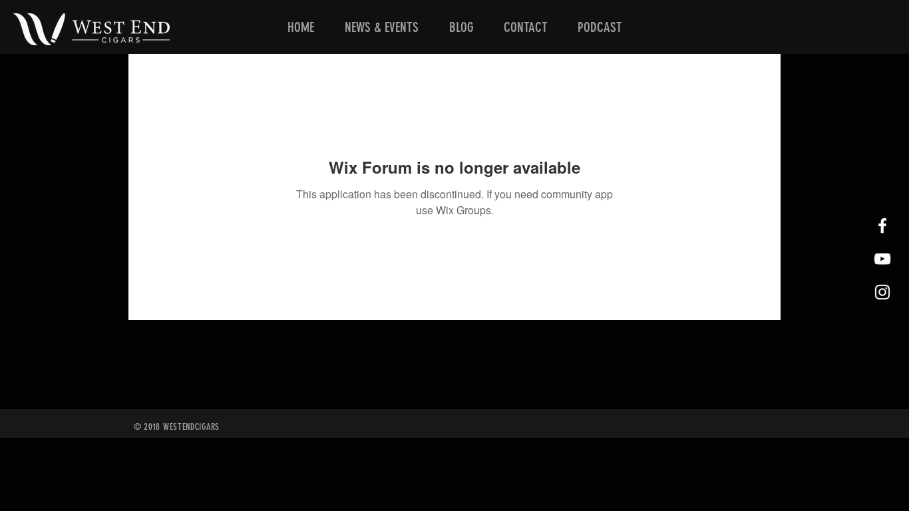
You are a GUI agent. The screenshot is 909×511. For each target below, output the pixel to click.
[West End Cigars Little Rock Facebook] (882, 226)
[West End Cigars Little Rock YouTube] (882, 259)
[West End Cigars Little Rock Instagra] (882, 292)
